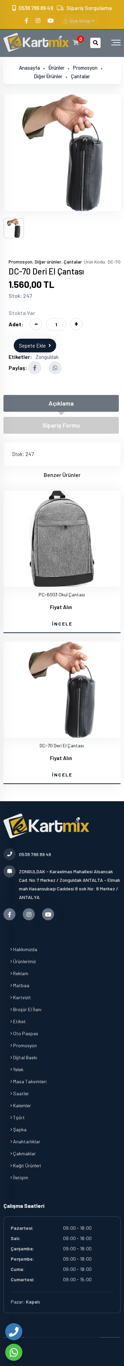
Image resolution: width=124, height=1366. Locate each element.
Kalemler (21, 1105)
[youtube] (51, 20)
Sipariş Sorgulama (89, 7)
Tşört (18, 1117)
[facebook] (27, 20)
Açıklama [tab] (61, 403)
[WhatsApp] (13, 1352)
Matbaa (20, 985)
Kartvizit (21, 997)
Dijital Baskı (24, 1057)
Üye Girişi (80, 21)
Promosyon (85, 68)
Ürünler (56, 68)
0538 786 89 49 (36, 7)
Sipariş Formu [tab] (61, 425)
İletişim (20, 1177)
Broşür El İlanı (26, 1009)
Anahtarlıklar (26, 1141)
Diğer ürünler (48, 76)
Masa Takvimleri (29, 1081)
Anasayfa (29, 68)
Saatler (20, 1093)
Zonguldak (47, 357)
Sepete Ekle (32, 345)
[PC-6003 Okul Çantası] (62, 539)
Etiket (19, 1021)
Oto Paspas (25, 1033)
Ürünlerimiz (24, 961)
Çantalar (80, 76)
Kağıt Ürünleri (26, 1165)
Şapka (19, 1129)
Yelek (17, 1069)
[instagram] (38, 20)
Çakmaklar (24, 1153)
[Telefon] (13, 1331)
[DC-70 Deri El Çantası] (62, 152)
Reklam (20, 973)
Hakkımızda (24, 949)
